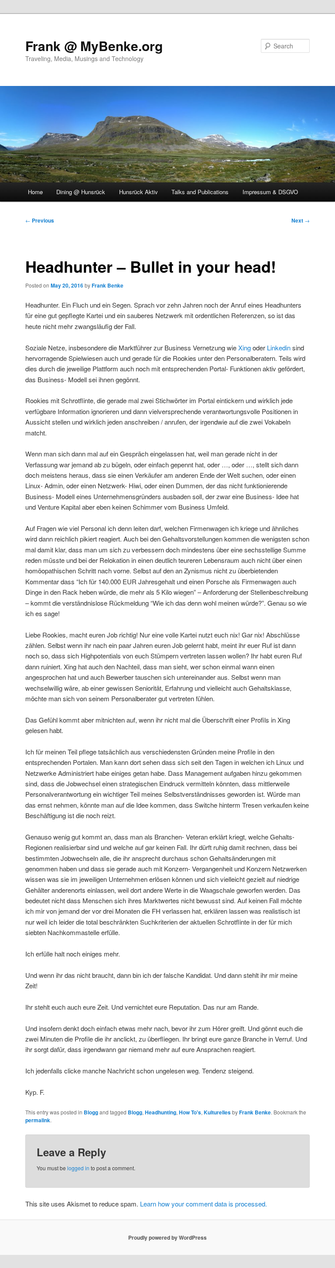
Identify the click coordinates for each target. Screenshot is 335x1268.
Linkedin (279, 347)
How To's (190, 1112)
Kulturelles (217, 1112)
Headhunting (160, 1112)
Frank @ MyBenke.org (94, 45)
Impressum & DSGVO (270, 192)
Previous (39, 220)
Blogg (91, 1112)
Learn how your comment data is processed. (203, 1203)
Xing (244, 347)
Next (300, 220)
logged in (78, 1168)
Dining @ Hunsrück (80, 192)
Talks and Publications (200, 192)
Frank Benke (107, 285)
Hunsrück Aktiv (138, 192)
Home (35, 192)
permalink (37, 1120)
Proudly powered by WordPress (167, 1237)
